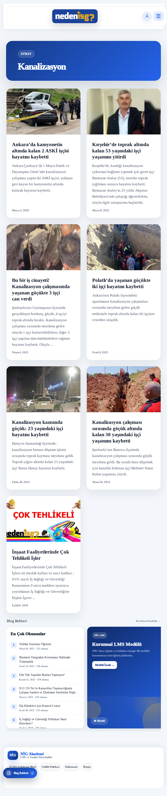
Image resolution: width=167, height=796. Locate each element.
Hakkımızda (71, 766)
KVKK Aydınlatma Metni (23, 766)
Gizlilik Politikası (50, 766)
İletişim (87, 766)
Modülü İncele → (104, 665)
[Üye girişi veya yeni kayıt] (147, 16)
